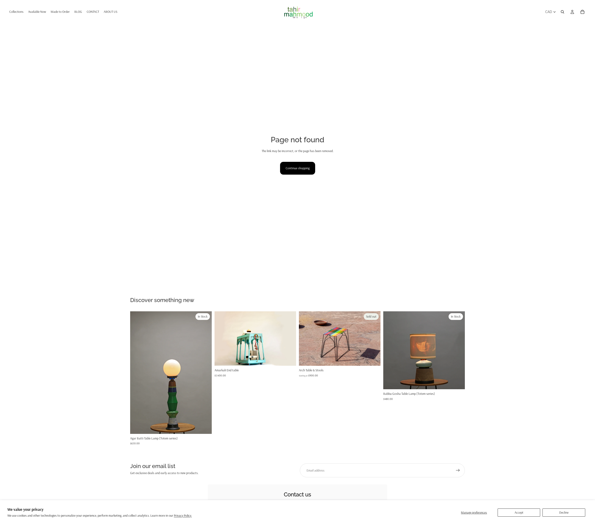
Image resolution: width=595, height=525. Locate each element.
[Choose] (457, 382)
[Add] (204, 426)
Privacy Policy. (183, 515)
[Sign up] (458, 470)
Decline (564, 512)
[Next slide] (205, 373)
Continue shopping (298, 168)
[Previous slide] (137, 373)
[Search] (562, 12)
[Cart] (582, 12)
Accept (519, 512)
